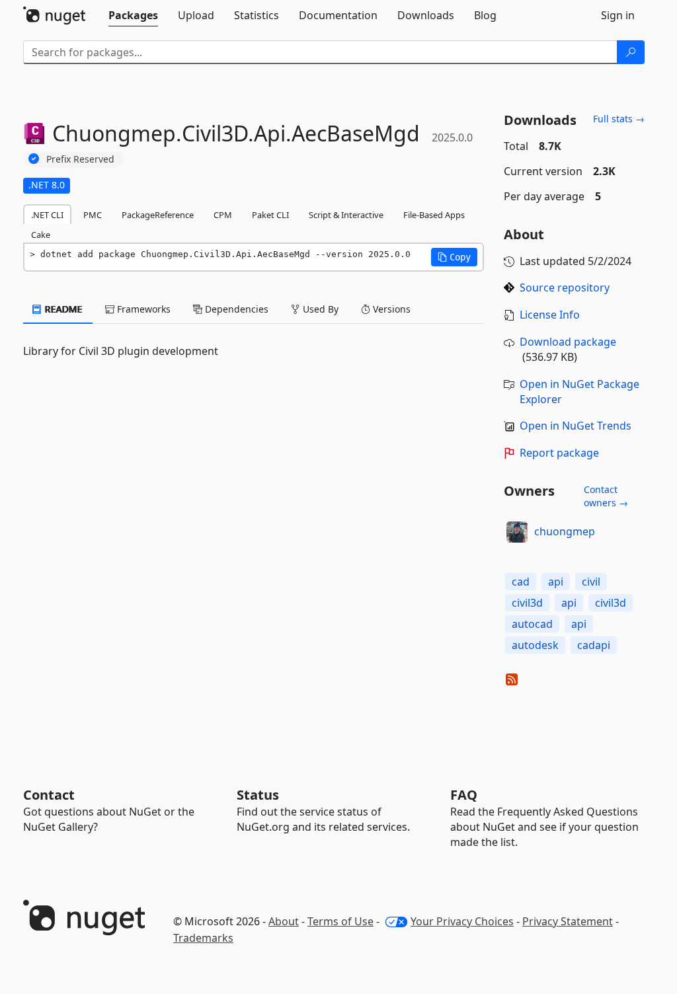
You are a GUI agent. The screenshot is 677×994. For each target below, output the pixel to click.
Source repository (565, 287)
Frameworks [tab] (142, 309)
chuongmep (564, 531)
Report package (559, 452)
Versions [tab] (390, 309)
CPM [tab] (223, 215)
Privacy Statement (567, 921)
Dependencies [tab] (235, 309)
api (555, 581)
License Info (550, 314)
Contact (49, 795)
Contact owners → (606, 496)
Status (258, 795)
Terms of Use (340, 921)
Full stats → (619, 118)
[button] (454, 257)
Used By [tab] (319, 309)
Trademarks (203, 938)
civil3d (527, 602)
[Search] (631, 52)
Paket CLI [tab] (270, 215)
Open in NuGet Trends (575, 425)
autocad (532, 624)
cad (521, 581)
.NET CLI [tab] (47, 215)
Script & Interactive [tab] (346, 215)
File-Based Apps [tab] (434, 215)
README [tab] (62, 309)
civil (591, 581)
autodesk (535, 645)
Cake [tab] (40, 235)
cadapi (593, 645)
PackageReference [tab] (158, 215)
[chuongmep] (517, 532)
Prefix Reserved (80, 159)
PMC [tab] (92, 215)
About (283, 921)
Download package (568, 341)
